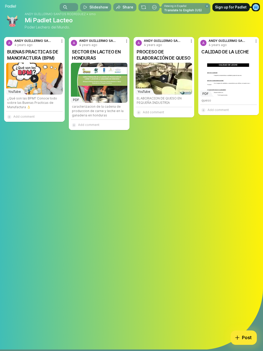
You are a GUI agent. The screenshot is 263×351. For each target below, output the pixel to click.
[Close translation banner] (207, 6)
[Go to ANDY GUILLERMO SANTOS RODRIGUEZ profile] (9, 43)
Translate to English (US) (183, 10)
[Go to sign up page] (256, 7)
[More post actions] (58, 43)
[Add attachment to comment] (9, 117)
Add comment (24, 116)
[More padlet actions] (154, 7)
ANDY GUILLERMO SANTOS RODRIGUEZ (55, 14)
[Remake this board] (143, 7)
